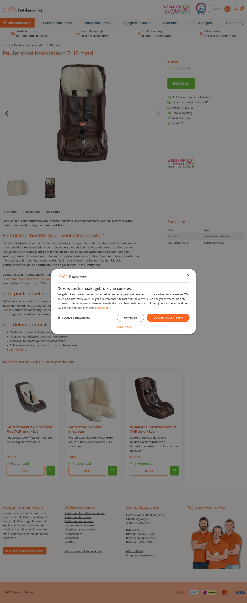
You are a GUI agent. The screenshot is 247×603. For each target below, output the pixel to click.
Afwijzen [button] (130, 317)
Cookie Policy (123, 327)
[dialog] (123, 301)
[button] (74, 318)
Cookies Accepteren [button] (168, 317)
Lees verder (102, 307)
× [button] (188, 275)
